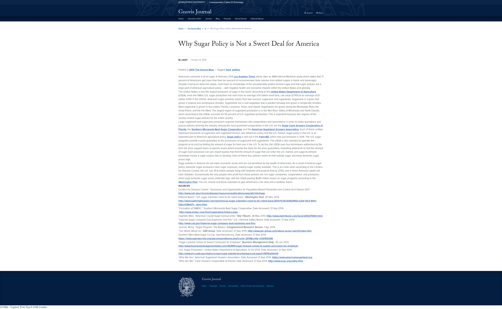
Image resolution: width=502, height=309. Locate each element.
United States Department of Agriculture (293, 91)
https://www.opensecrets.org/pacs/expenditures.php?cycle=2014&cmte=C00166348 (225, 238)
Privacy (223, 286)
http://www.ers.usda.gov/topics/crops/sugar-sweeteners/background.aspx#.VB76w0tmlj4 (228, 253)
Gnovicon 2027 (194, 19)
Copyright (213, 286)
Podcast (227, 19)
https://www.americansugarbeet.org (292, 257)
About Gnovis (241, 19)
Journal (208, 19)
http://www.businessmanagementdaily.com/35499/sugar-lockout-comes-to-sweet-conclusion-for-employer (238, 245)
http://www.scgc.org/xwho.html (285, 260)
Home (181, 19)
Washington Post (187, 182)
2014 (192, 69)
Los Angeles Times (244, 76)
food (228, 69)
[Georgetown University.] (191, 2)
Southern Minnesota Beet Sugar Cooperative (217, 129)
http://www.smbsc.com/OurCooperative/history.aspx (208, 212)
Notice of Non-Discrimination (252, 286)
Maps (204, 286)
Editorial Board (257, 19)
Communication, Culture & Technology (226, 2)
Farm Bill (264, 136)
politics (236, 69)
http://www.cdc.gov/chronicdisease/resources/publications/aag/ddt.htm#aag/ (221, 193)
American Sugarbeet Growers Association (275, 129)
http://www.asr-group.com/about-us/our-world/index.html (280, 230)
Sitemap (270, 286)
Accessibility (233, 286)
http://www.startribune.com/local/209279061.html (295, 215)
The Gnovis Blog (194, 28)
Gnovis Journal (195, 12)
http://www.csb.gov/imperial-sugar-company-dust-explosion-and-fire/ (217, 223)
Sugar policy (234, 136)
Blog (218, 19)
